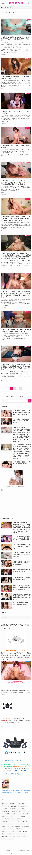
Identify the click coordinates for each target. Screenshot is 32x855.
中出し (10, 826)
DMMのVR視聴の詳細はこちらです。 (16, 774)
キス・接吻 (5, 813)
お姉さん (12, 808)
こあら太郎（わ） (16, 811)
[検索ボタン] (29, 3)
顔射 (4, 839)
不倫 (4, 826)
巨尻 (25, 831)
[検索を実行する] (29, 401)
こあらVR (20, 808)
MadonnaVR (15, 806)
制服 (4, 828)
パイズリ (24, 821)
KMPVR (21, 803)
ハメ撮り (5, 821)
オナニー (26, 811)
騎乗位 (10, 839)
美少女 (25, 836)
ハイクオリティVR (16, 818)
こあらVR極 (5, 811)
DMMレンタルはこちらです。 (22, 770)
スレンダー (5, 818)
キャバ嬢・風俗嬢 (16, 813)
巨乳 (19, 831)
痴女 (12, 836)
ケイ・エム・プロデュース (18, 816)
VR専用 (24, 806)
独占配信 (5, 836)
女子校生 (19, 828)
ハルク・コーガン (14, 821)
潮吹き (17, 834)
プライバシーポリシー (11, 850)
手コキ (4, 834)
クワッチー (5, 816)
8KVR (4, 803)
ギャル (25, 813)
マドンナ (12, 823)
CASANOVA (12, 803)
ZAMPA (5, 808)
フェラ (4, 823)
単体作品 (11, 828)
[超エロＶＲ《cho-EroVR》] (16, 3)
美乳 (19, 836)
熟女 (24, 834)
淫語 (11, 834)
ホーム (4, 850)
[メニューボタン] (3, 3)
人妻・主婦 (25, 826)
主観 (17, 826)
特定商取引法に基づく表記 (23, 850)
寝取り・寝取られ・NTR (8, 831)
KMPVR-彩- (5, 806)
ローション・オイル (22, 823)
